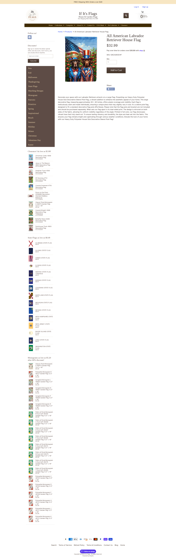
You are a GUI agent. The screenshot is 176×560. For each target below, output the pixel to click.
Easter (30, 145)
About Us (81, 25)
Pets (30, 68)
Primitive (32, 104)
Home (51, 25)
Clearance (124, 25)
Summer (31, 122)
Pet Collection (114, 25)
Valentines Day (34, 140)
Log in (136, 7)
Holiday (31, 127)
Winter (31, 131)
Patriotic (31, 100)
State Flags (32, 86)
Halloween (32, 77)
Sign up (145, 7)
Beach (30, 118)
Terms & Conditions (94, 545)
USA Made (102, 25)
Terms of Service (65, 545)
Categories (70, 25)
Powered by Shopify (88, 556)
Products (68, 32)
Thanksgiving (34, 82)
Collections (60, 25)
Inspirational (33, 113)
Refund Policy (79, 545)
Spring (31, 109)
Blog (116, 545)
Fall (29, 73)
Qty (108, 59)
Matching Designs (35, 91)
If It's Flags (87, 554)
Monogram (32, 95)
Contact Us (90, 25)
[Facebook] (29, 37)
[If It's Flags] (32, 15)
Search (54, 545)
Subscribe (33, 61)
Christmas (32, 136)
